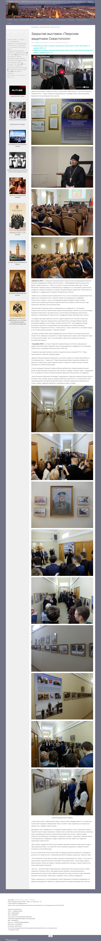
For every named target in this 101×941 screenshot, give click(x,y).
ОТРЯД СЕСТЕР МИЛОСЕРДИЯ (17, 119)
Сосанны (12, 54)
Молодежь (35, 27)
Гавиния (19, 56)
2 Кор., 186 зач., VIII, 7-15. (14, 75)
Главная (10, 20)
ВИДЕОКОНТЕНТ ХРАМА (17, 96)
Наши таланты (61, 20)
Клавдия (16, 58)
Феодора (14, 62)
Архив (9, 23)
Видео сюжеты (51, 20)
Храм (15, 20)
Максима (22, 58)
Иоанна (9, 71)
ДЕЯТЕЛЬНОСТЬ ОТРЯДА (17, 124)
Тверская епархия (82, 20)
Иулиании (24, 67)
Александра (18, 60)
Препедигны (10, 60)
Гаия (26, 54)
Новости (34, 20)
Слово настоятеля (24, 20)
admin (37, 42)
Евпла (24, 53)
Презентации (44, 27)
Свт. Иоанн (71, 20)
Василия (20, 62)
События (41, 20)
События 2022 (55, 27)
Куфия (24, 60)
